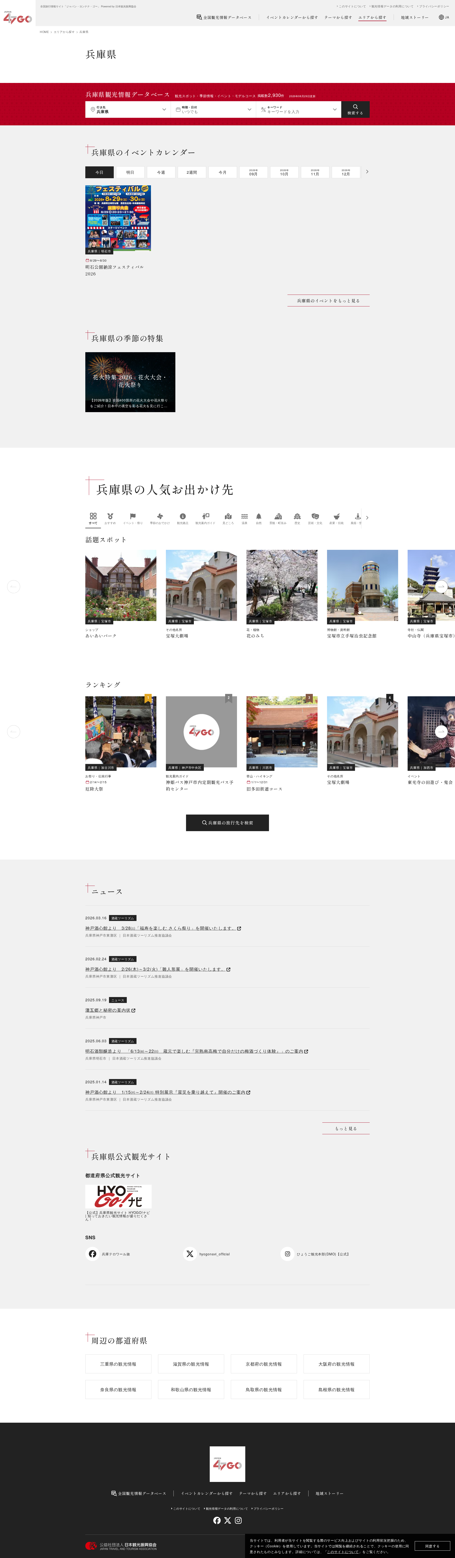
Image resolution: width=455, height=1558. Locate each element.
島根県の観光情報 (336, 1389)
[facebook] (217, 1520)
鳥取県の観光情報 (264, 1389)
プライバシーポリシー (434, 6)
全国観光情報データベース (227, 17)
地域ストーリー (415, 17)
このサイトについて (343, 1551)
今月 (223, 172)
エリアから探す (372, 17)
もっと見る (346, 1128)
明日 (130, 172)
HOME (44, 31)
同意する (432, 1546)
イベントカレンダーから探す (292, 17)
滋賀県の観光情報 (191, 1364)
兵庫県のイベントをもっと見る (328, 300)
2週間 (192, 172)
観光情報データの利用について (393, 6)
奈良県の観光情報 (118, 1389)
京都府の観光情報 (264, 1364)
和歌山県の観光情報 (191, 1389)
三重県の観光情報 (118, 1364)
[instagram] (238, 1520)
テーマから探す (338, 17)
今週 (161, 172)
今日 (100, 172)
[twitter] (227, 1520)
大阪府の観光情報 (336, 1364)
